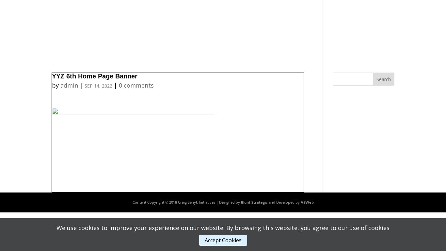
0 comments (136, 85)
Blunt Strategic (254, 202)
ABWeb (307, 202)
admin (69, 85)
